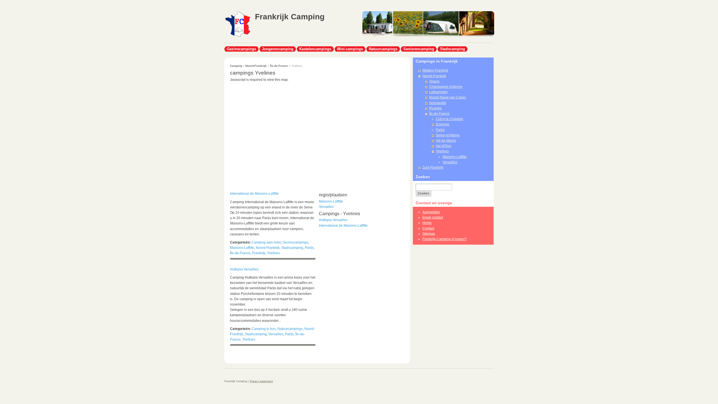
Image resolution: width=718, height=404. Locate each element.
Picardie (435, 108)
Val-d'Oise (443, 146)
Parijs (309, 248)
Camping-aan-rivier (266, 242)
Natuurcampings (383, 49)
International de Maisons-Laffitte (254, 194)
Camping (236, 65)
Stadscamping (452, 49)
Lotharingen (438, 92)
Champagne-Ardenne (445, 87)
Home (427, 223)
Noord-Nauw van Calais (447, 97)
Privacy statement (261, 381)
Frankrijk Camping (290, 16)
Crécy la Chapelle (449, 119)
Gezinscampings (241, 49)
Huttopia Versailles (244, 269)
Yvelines (273, 253)
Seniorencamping (418, 49)
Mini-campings (350, 49)
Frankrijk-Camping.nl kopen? (444, 239)
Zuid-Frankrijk (432, 167)
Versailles (275, 334)
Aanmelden (431, 212)
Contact (428, 228)
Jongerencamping (277, 49)
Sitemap (428, 234)
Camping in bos (264, 329)
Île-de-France (279, 65)
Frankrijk (258, 253)
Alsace (434, 81)
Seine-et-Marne (448, 135)
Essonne (442, 124)
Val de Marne (446, 141)
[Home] (237, 36)
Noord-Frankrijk (256, 65)
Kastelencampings (315, 49)
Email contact (432, 217)
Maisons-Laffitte (242, 248)
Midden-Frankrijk (435, 70)
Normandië (437, 103)
